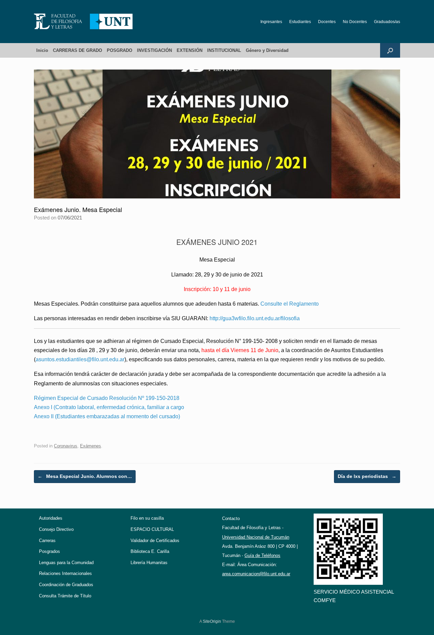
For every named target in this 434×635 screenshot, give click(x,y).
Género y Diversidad (267, 50)
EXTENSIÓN (189, 50)
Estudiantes (300, 21)
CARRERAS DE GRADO (77, 50)
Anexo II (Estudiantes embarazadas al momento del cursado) (107, 416)
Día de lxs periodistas (367, 476)
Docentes (327, 21)
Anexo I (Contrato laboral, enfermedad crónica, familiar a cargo (109, 407)
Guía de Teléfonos (262, 555)
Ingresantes (271, 21)
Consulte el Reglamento (289, 304)
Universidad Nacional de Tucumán (255, 537)
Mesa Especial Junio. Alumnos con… (85, 476)
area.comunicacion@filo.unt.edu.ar (256, 573)
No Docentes (355, 21)
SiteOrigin (212, 621)
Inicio (42, 50)
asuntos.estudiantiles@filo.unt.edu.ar (80, 359)
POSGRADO (119, 50)
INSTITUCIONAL (224, 50)
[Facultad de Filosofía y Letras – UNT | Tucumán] (83, 22)
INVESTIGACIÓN (154, 50)
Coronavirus (65, 445)
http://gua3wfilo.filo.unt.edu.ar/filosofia (255, 318)
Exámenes (90, 445)
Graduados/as (387, 21)
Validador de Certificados (155, 540)
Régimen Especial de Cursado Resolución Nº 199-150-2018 (106, 398)
